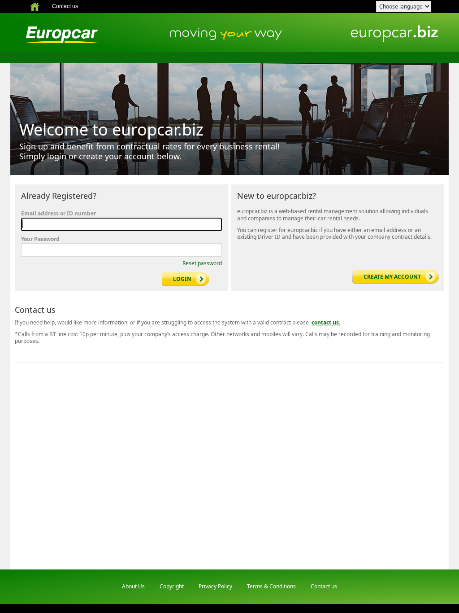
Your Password (40, 239)
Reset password (202, 263)
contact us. (326, 322)
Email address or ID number (58, 213)
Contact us (65, 6)
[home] (34, 6)
